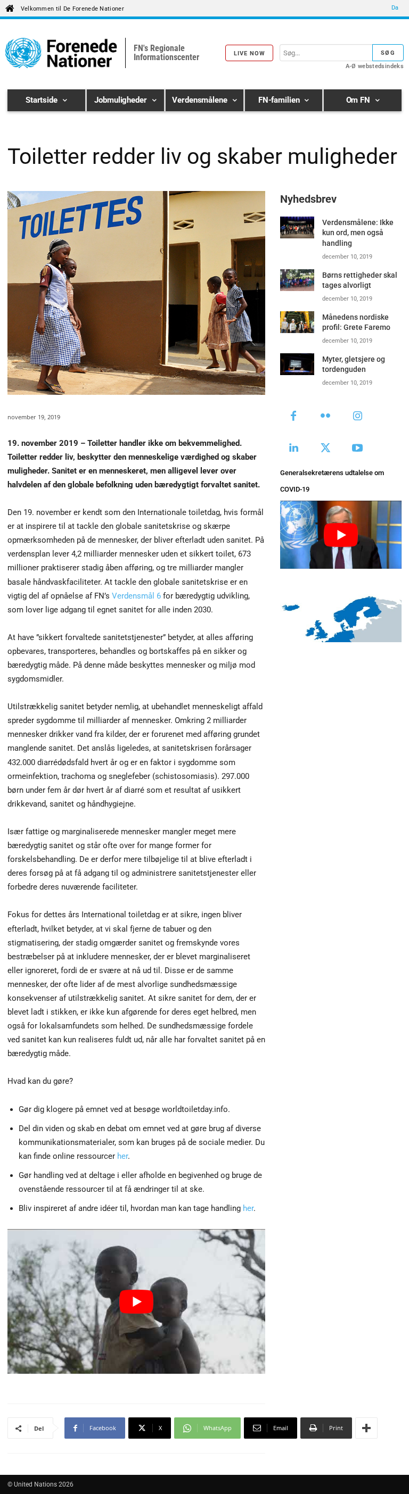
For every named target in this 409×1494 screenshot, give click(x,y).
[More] (366, 1428)
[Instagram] (357, 416)
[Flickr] (325, 416)
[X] (325, 448)
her (122, 1156)
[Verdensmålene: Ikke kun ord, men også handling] (297, 227)
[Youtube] (357, 448)
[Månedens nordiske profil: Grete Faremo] (297, 322)
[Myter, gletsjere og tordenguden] (297, 364)
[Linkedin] (293, 448)
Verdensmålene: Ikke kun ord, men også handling (358, 232)
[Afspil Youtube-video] (136, 1301)
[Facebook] (293, 416)
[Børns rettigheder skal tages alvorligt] (297, 280)
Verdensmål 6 (136, 596)
